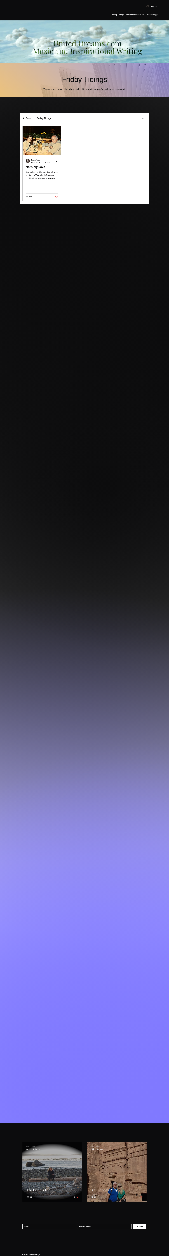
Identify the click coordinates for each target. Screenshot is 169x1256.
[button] (143, 118)
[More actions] (57, 161)
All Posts (27, 118)
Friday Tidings (44, 118)
